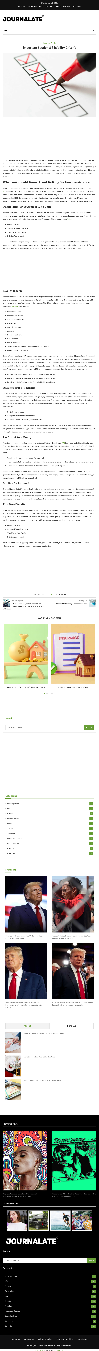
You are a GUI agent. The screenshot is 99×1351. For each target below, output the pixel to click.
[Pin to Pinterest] (62, 594)
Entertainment (49, 818)
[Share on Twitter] (59, 594)
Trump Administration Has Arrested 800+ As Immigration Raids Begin (71, 937)
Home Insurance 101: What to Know (72, 687)
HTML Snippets (40, 1350)
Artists (49, 828)
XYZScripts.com (59, 1350)
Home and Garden (49, 43)
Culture (49, 813)
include (70, 219)
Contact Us (32, 7)
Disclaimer (77, 7)
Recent (27, 1026)
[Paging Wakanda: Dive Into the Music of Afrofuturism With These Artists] (25, 1160)
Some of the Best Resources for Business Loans (43, 1033)
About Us (21, 7)
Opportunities (49, 843)
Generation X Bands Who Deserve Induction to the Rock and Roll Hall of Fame (74, 1195)
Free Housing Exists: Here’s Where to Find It (26, 687)
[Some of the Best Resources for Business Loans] (13, 1042)
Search (89, 727)
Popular (71, 1026)
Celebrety (49, 848)
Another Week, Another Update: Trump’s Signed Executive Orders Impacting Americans (72, 1003)
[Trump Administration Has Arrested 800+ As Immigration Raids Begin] (73, 904)
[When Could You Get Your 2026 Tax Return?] (13, 1089)
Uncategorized (49, 803)
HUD (63, 443)
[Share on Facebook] (56, 594)
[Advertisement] (49, 139)
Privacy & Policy (45, 7)
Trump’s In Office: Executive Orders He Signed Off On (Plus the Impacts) (24, 937)
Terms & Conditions (62, 7)
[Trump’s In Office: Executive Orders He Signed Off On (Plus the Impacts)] (26, 904)
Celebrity (49, 853)
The (4, 191)
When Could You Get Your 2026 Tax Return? (42, 1080)
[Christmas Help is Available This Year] (13, 1066)
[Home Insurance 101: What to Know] (73, 654)
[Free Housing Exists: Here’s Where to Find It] (26, 654)
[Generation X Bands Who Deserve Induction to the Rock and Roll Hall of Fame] (74, 1160)
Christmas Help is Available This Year (39, 1057)
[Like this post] (54, 594)
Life (49, 809)
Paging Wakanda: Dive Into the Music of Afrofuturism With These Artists (20, 1195)
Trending (49, 833)
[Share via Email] (65, 594)
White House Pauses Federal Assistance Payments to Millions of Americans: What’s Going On (23, 1005)
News (49, 823)
